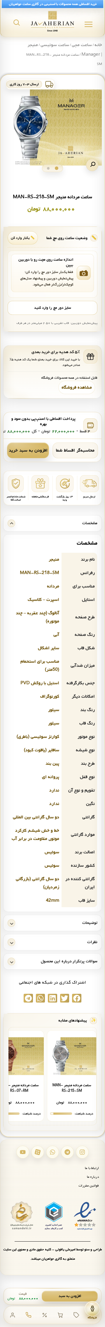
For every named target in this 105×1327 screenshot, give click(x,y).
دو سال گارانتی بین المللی (36, 817)
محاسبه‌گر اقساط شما (75, 450)
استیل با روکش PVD (39, 683)
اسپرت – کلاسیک (43, 599)
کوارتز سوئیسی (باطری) (38, 736)
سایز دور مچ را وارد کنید (52, 308)
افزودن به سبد (70, 1296)
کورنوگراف (49, 696)
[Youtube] (22, 1152)
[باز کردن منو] (88, 24)
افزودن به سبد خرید (28, 450)
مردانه (53, 586)
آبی (56, 634)
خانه (98, 44)
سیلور (53, 709)
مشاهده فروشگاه (77, 387)
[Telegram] (67, 1152)
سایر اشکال (48, 648)
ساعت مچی (82, 44)
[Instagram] (82, 1152)
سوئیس (52, 852)
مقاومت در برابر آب (29, 838)
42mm (52, 900)
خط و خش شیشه (44, 830)
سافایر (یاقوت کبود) (41, 750)
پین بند (52, 763)
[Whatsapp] (52, 1152)
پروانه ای (50, 776)
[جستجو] (16, 22)
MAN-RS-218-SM (39, 572)
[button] (92, 165)
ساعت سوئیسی (55, 44)
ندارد (54, 790)
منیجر (54, 559)
